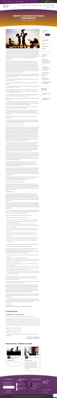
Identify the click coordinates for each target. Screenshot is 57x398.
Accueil (19, 5)
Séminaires (45, 5)
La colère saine (35, 5)
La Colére (44, 48)
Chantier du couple (10, 360)
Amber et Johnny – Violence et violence (31, 358)
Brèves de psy (44, 43)
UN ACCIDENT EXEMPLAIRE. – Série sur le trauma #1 (46, 68)
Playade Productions (42, 396)
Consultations (51, 5)
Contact (52, 7)
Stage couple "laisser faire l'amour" (46, 99)
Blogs (48, 7)
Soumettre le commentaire (33, 337)
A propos (23, 5)
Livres (40, 5)
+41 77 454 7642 (8, 1)
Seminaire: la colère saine (46, 94)
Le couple (29, 5)
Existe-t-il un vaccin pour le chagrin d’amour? (13, 358)
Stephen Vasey (26, 20)
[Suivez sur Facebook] (14, 1)
